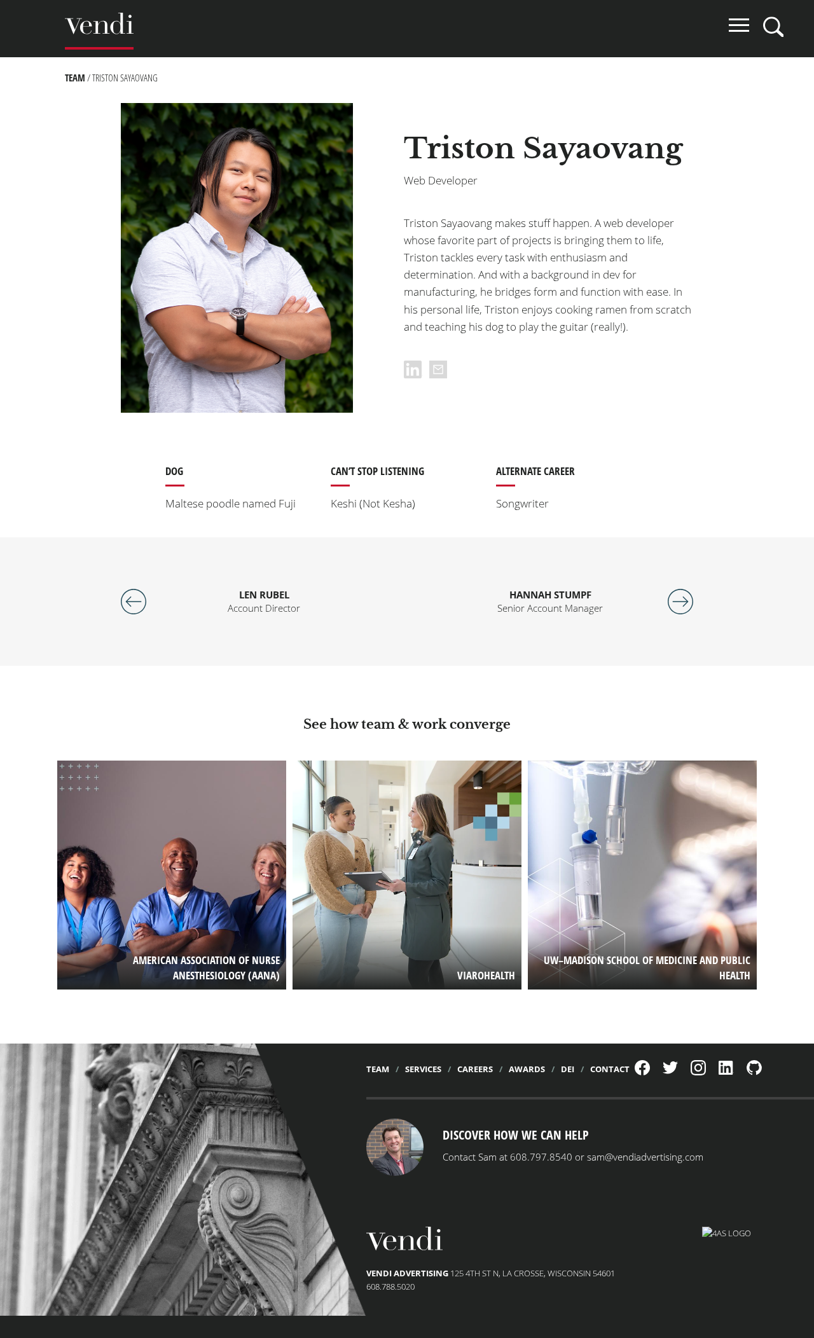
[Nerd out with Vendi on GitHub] (754, 1072)
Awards (527, 1069)
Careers (475, 1069)
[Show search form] (773, 27)
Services (423, 1069)
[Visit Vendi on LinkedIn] (726, 1071)
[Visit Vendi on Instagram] (698, 1072)
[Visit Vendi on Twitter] (670, 1071)
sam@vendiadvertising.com (645, 1156)
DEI (567, 1069)
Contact (610, 1069)
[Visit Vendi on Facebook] (642, 1072)
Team (75, 77)
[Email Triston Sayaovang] (438, 369)
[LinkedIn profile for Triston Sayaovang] (416, 369)
